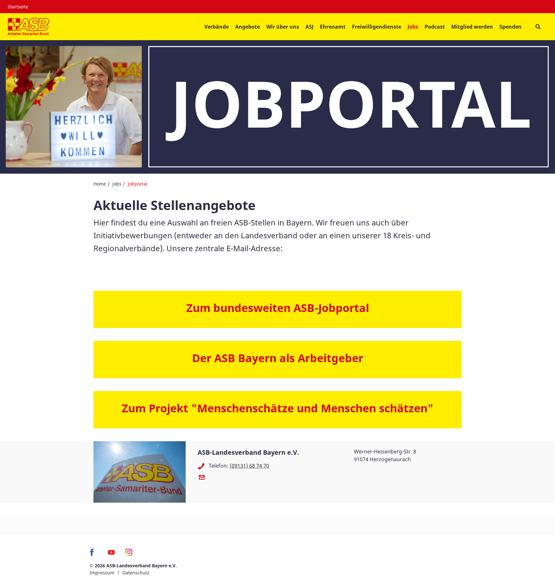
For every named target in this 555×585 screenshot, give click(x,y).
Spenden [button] (510, 26)
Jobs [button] (413, 26)
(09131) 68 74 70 (249, 465)
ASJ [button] (309, 26)
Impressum (102, 573)
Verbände (216, 26)
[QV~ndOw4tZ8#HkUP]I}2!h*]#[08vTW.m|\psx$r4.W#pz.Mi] (203, 476)
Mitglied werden (472, 26)
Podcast (435, 26)
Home (99, 184)
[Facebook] (94, 554)
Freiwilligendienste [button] (376, 26)
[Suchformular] (538, 26)
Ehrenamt (333, 26)
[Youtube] (111, 554)
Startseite (18, 7)
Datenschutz (135, 573)
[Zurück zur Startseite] (28, 26)
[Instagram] (129, 554)
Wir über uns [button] (282, 26)
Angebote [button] (247, 26)
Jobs (116, 184)
